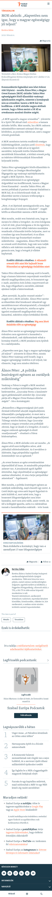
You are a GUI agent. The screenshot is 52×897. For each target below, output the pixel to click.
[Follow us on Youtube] (4, 873)
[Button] (45, 41)
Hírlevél (11, 894)
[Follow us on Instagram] (15, 873)
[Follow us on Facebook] (9, 873)
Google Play (37, 807)
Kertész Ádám (7, 30)
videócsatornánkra (18, 844)
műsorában (33, 122)
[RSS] (21, 873)
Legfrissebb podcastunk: (20, 660)
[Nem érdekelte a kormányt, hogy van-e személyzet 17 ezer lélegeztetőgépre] (26, 527)
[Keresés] (41, 894)
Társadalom (8, 11)
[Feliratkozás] (33, 873)
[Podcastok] (27, 894)
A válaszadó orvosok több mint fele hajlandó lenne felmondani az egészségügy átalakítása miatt (28, 263)
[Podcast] (27, 873)
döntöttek (40, 145)
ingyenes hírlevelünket (17, 833)
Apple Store (19, 810)
